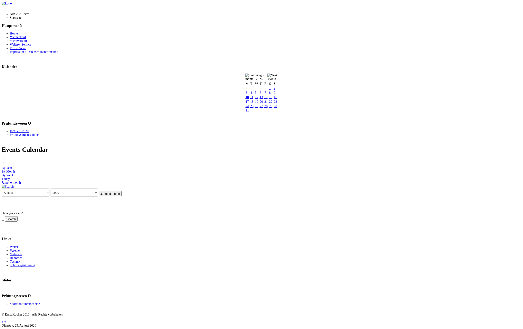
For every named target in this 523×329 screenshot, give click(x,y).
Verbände (16, 254)
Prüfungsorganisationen (25, 134)
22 (270, 101)
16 (275, 97)
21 (266, 101)
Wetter (14, 247)
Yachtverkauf (18, 40)
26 (256, 106)
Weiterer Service (20, 44)
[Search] (8, 186)
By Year (7, 168)
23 (275, 101)
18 (252, 101)
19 (256, 101)
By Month (8, 171)
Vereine (15, 250)
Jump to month (11, 182)
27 (261, 106)
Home (14, 33)
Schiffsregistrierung (22, 265)
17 (247, 101)
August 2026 (260, 77)
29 (270, 106)
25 (252, 106)
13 (261, 97)
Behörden (16, 258)
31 (247, 110)
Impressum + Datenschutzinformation (34, 52)
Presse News (18, 48)
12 (256, 97)
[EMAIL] (8, 162)
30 (275, 106)
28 (266, 106)
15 (270, 97)
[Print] (8, 157)
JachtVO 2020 (19, 131)
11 (251, 97)
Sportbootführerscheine (25, 304)
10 (247, 97)
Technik (15, 261)
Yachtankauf (18, 37)
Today (6, 179)
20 (261, 101)
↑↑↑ (4, 321)
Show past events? (12, 213)
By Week (8, 175)
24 (247, 106)
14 (266, 97)
